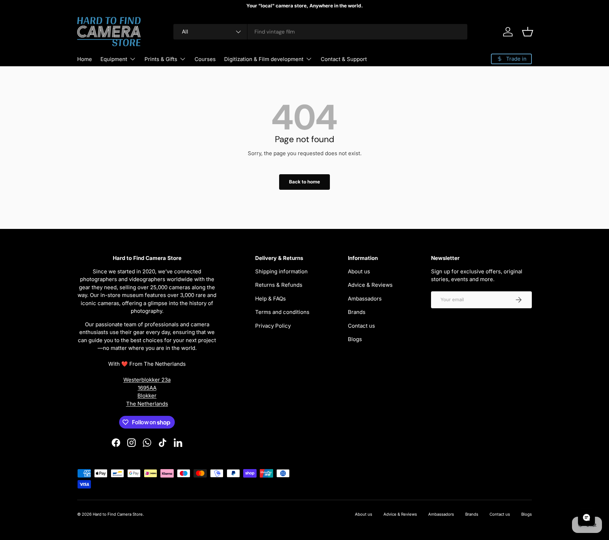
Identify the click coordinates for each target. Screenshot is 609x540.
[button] (527, 32)
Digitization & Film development (263, 59)
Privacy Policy (273, 325)
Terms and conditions (282, 312)
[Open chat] (586, 517)
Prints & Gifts (160, 59)
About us (359, 271)
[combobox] (320, 32)
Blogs (355, 339)
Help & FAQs (270, 298)
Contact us (361, 325)
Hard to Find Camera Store (118, 514)
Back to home (304, 181)
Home (84, 59)
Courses (205, 59)
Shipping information (281, 271)
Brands (356, 312)
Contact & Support (344, 59)
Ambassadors (365, 298)
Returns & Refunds (278, 284)
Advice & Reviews (370, 284)
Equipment (113, 59)
